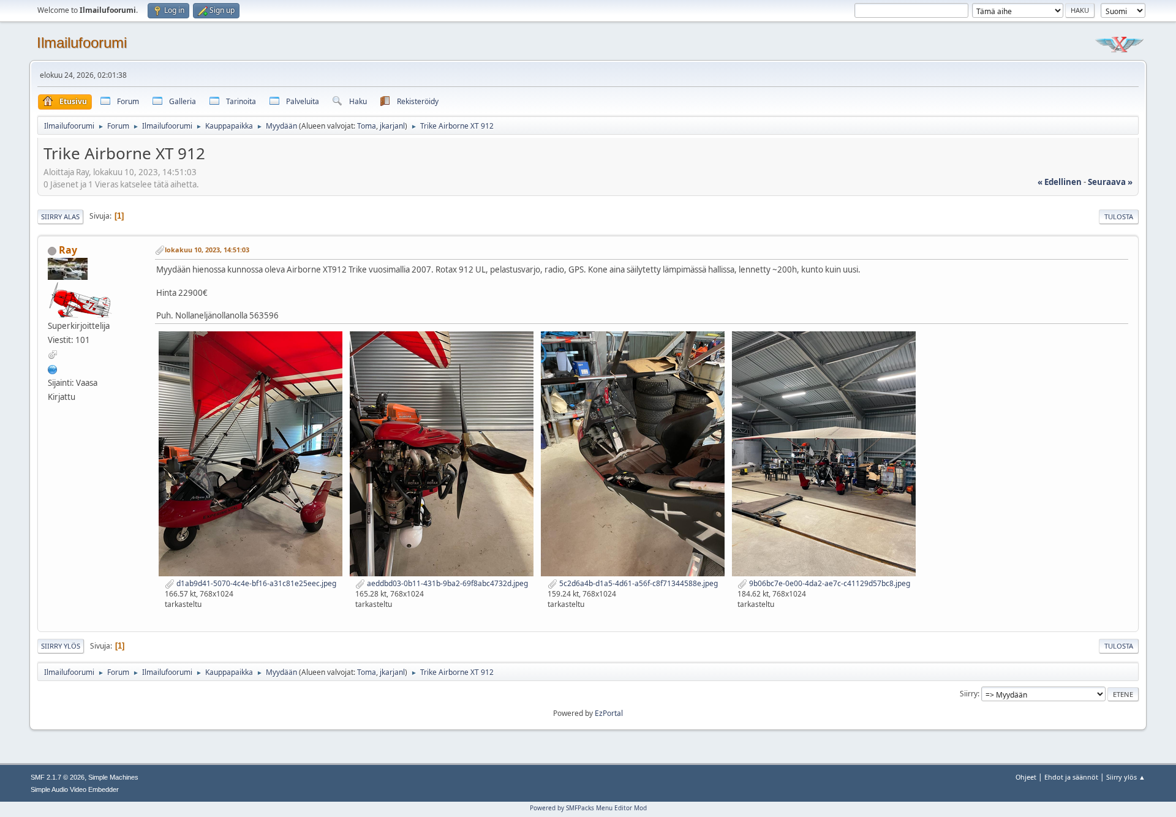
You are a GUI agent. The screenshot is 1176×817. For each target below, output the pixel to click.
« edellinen (1060, 181)
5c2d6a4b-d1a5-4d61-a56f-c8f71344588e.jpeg (637, 583)
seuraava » (1110, 181)
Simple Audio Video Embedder (75, 789)
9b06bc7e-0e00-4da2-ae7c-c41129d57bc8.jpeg (828, 583)
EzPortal (609, 713)
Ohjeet (1026, 776)
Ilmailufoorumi (82, 42)
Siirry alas (60, 216)
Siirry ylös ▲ (1125, 776)
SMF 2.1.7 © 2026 (58, 777)
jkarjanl (392, 126)
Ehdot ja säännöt (1071, 776)
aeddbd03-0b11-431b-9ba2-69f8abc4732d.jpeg (446, 583)
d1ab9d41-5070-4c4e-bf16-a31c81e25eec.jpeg (255, 583)
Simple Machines (113, 777)
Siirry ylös (60, 645)
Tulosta (1118, 216)
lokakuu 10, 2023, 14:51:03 (207, 249)
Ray (68, 250)
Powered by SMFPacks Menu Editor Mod (588, 808)
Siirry (969, 693)
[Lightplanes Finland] (53, 368)
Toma (366, 126)
